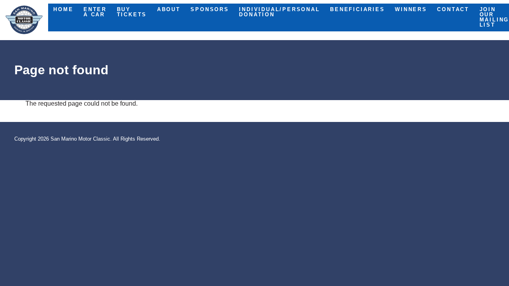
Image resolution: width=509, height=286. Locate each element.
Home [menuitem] (63, 9)
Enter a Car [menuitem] (95, 11)
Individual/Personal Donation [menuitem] (279, 11)
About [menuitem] (169, 9)
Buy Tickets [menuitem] (132, 11)
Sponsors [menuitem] (209, 9)
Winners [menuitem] (411, 9)
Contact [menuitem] (453, 9)
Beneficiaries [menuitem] (357, 9)
